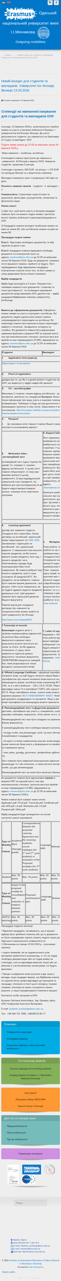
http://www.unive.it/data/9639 (17, 620)
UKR (30, 540)
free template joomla (30, 1278)
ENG (36, 540)
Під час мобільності (17, 1139)
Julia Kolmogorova (36, 1267)
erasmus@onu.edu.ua (21, 257)
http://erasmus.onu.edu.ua (33, 1252)
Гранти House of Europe (30, 1106)
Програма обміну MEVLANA (30, 1099)
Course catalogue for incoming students (30, 1069)
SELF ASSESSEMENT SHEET (37, 696)
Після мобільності (16, 1132)
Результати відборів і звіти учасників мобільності (26, 1047)
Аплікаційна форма (17, 1039)
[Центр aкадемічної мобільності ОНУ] (56, 2)
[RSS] (50, 2)
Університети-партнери (19, 1032)
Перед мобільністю (17, 1126)
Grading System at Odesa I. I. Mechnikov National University (30, 1077)
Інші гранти (30, 1093)
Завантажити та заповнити (16, 363)
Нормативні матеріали (30, 1153)
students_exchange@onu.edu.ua (26, 1009)
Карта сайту (8, 1272)
